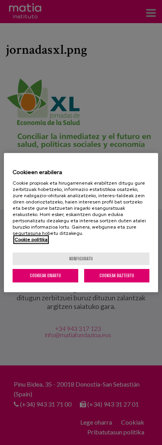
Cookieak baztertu (116, 275)
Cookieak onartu (45, 275)
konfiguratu (81, 259)
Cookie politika (31, 239)
